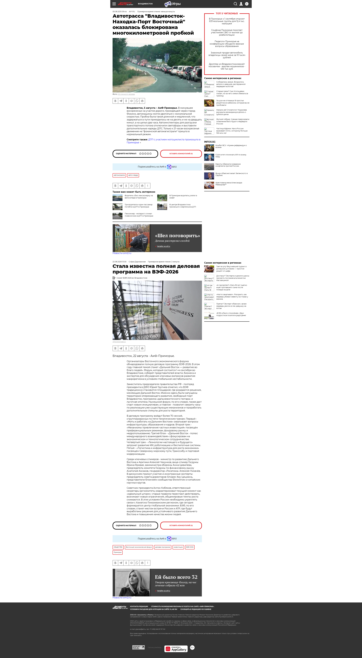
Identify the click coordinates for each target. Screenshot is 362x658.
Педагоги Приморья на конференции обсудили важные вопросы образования (227, 43)
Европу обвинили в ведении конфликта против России (228, 165)
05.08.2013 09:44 (120, 11)
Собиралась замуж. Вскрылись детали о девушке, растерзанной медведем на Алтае (230, 84)
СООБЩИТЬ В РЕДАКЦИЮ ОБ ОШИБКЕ (195, 609)
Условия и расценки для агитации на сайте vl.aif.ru (153, 609)
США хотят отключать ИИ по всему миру (231, 156)
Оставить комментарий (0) (181, 154)
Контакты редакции (139, 606)
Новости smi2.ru (122, 253)
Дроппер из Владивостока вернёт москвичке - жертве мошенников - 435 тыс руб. (227, 66)
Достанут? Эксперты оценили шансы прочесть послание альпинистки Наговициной (232, 278)
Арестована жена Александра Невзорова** (229, 184)
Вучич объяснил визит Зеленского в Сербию (232, 174)
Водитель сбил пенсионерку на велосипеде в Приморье (139, 196)
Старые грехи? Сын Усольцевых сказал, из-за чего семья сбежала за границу (232, 93)
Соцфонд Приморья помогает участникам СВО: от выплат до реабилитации (227, 32)
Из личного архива (126, 94)
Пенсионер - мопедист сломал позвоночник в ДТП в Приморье (139, 215)
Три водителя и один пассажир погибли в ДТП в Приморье (138, 206)
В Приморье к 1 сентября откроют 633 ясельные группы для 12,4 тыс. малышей (227, 21)
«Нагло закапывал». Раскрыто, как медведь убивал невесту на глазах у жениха (232, 296)
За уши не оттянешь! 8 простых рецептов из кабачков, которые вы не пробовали (232, 102)
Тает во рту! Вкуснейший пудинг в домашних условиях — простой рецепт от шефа (231, 268)
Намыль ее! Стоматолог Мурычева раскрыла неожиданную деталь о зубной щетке (231, 112)
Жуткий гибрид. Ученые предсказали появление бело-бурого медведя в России (232, 121)
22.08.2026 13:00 (119, 262)
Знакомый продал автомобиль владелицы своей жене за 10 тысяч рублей (227, 55)
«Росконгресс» (119, 342)
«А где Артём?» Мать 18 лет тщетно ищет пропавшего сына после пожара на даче (231, 287)
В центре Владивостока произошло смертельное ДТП (182, 206)
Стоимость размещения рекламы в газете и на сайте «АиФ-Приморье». (182, 606)
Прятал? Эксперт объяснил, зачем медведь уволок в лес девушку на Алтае (231, 306)
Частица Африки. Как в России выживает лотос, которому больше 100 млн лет (231, 130)
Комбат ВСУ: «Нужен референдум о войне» (231, 146)
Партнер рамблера (154, 647)
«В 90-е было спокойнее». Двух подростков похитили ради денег (231, 314)
